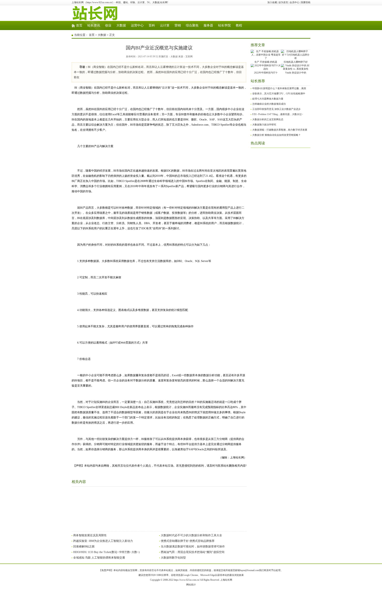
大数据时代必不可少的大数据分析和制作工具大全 (191, 535)
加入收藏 (272, 2)
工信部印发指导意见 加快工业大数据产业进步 (276, 109)
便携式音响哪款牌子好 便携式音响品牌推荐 (187, 540)
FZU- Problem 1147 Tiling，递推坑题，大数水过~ (277, 114)
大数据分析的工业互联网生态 (267, 119)
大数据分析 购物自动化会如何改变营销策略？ (276, 135)
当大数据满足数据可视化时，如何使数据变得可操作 (193, 546)
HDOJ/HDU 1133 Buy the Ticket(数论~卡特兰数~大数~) (106, 552)
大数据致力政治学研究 (264, 124)
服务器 (208, 25)
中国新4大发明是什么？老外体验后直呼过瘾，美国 (279, 88)
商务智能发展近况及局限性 (90, 535)
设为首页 (283, 2)
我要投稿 (305, 2)
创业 (108, 25)
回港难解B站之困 (84, 546)
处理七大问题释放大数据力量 (267, 98)
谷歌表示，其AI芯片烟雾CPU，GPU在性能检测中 (278, 93)
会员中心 (294, 2)
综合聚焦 (192, 25)
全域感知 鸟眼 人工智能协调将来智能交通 (99, 557)
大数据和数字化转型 (173, 557)
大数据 (121, 25)
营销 (177, 25)
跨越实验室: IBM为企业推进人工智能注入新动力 (103, 540)
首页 (79, 25)
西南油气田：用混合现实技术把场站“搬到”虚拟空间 (192, 552)
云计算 (165, 25)
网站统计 (191, 584)
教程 (239, 25)
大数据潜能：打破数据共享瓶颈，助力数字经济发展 (279, 129)
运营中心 (137, 25)
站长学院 (224, 25)
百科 (152, 25)
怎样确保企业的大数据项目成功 (269, 104)
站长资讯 (93, 25)
